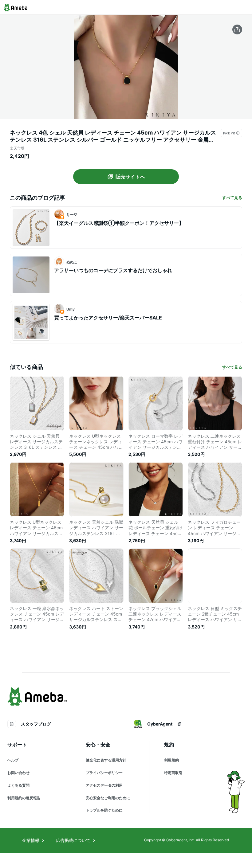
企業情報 (30, 840)
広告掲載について (73, 840)
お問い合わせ (18, 772)
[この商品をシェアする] (237, 29)
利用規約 (171, 760)
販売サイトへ (130, 177)
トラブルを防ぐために (104, 810)
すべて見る (232, 197)
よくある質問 (18, 785)
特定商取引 (173, 772)
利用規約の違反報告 (24, 798)
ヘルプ (12, 760)
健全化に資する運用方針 (106, 760)
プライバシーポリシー (104, 772)
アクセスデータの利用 (104, 785)
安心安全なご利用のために (108, 798)
